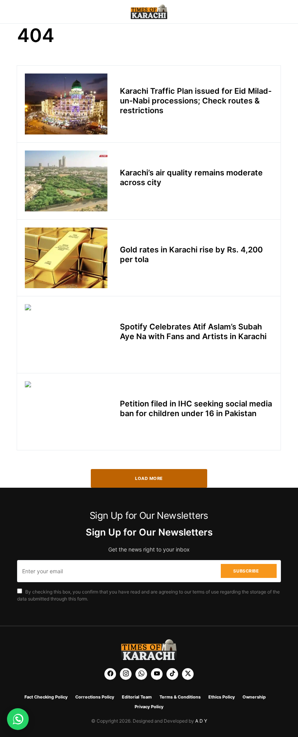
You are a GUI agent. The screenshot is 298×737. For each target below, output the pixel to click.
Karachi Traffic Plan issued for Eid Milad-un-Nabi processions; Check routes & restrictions (196, 100)
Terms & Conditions (180, 697)
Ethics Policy (221, 697)
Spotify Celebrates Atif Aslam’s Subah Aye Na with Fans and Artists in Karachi (193, 331)
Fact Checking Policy (46, 697)
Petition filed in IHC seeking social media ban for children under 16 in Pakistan (196, 408)
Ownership (254, 697)
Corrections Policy (94, 697)
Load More (149, 478)
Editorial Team (137, 697)
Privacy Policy (149, 706)
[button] (19, 12)
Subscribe (246, 571)
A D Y (201, 721)
